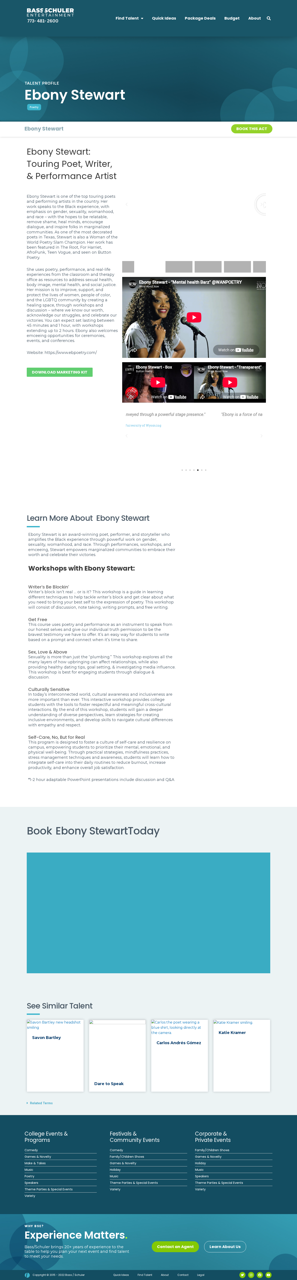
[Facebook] (260, 1275)
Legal (200, 1275)
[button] (268, 18)
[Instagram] (251, 1275)
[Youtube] (268, 1275)
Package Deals (200, 18)
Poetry (34, 107)
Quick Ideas (164, 18)
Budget (232, 18)
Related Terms (41, 1103)
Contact (183, 1275)
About (254, 18)
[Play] (194, 204)
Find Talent (127, 18)
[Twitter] (242, 1275)
